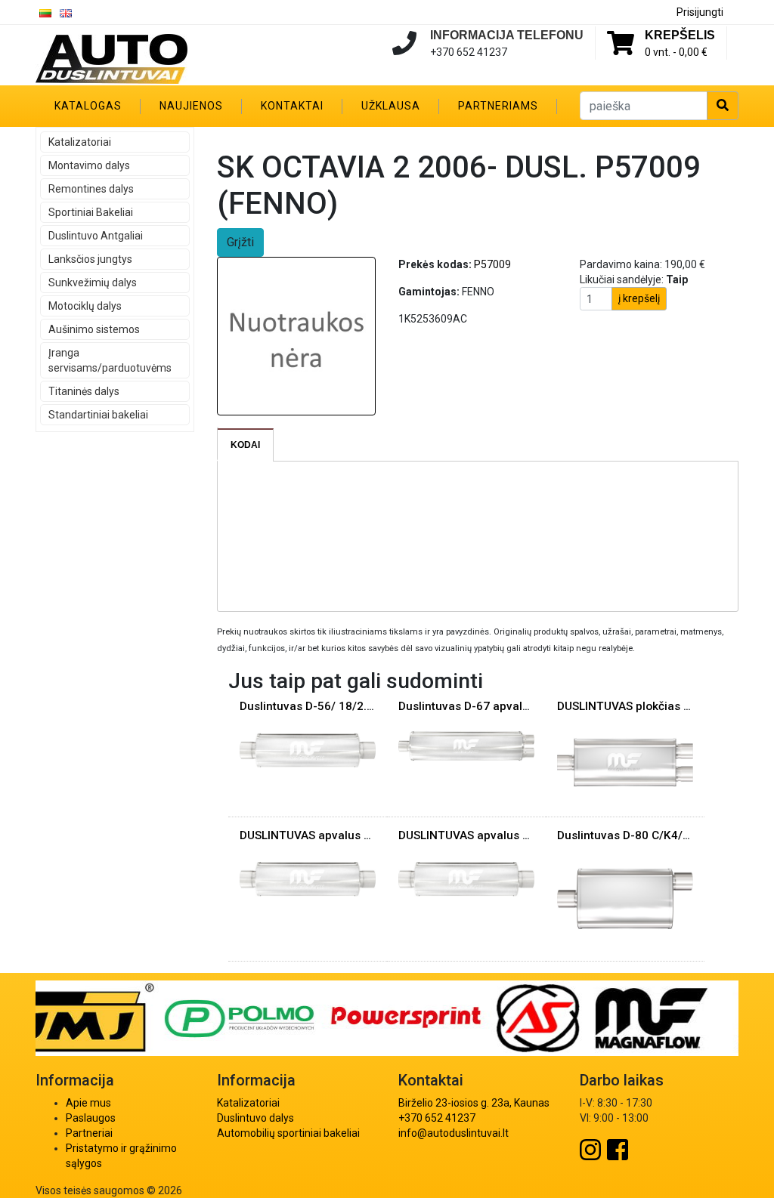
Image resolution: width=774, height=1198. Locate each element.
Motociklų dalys (85, 306)
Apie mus (88, 1103)
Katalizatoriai (79, 142)
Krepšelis (680, 35)
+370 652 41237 (436, 1118)
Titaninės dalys (83, 391)
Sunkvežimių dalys (92, 282)
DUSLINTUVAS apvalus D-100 (318, 835)
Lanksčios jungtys (90, 259)
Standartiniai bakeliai (98, 415)
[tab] (246, 445)
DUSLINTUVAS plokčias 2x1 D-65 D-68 (658, 706)
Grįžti (240, 242)
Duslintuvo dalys (255, 1118)
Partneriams (498, 106)
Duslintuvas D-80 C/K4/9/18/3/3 (643, 835)
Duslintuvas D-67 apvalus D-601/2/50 (499, 706)
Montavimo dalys (89, 165)
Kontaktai (292, 106)
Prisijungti (699, 12)
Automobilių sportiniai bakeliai (288, 1133)
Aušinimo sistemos (94, 329)
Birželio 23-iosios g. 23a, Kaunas (474, 1103)
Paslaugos (91, 1118)
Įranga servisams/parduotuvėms (110, 360)
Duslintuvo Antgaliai (95, 236)
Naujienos (191, 106)
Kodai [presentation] (245, 445)
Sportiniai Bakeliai (90, 212)
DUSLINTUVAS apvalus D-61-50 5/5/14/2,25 (515, 835)
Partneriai (89, 1133)
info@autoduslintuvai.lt (453, 1133)
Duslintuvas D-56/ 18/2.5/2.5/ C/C (331, 706)
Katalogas (88, 106)
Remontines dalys (91, 189)
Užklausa (390, 106)
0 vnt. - (676, 52)
